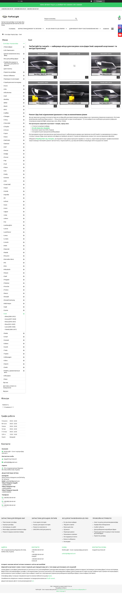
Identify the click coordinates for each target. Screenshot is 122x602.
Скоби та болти (99, 527)
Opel (5, 276)
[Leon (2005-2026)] (74, 94)
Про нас (5, 382)
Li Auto (6, 239)
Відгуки (5, 391)
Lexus (6, 235)
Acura (6, 85)
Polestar (6, 283)
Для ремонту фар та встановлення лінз (83, 28)
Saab (5, 307)
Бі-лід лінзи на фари (70, 522)
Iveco (5, 208)
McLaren (6, 256)
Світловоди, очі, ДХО (9, 527)
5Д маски (66, 529)
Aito (5, 89)
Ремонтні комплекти (40, 527)
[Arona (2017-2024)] (74, 65)
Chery (6, 120)
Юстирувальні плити (70, 536)
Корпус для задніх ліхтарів (41, 524)
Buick (5, 106)
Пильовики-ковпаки (70, 534)
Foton (6, 167)
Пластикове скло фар (10, 522)
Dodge (6, 154)
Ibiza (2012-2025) (43, 82)
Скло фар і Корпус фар (11, 34)
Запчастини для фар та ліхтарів (29, 28)
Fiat (5, 160)
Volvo (6, 360)
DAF (5, 147)
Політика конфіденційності (79, 589)
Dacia (5, 137)
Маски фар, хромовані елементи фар (14, 529)
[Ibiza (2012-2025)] (43, 94)
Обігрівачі (7, 375)
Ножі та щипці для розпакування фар (106, 522)
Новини (106, 28)
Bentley (6, 99)
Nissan (6, 273)
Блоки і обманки (9, 75)
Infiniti (6, 201)
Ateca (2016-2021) (105, 54)
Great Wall (7, 184)
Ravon (6, 293)
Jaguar (6, 211)
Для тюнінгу (8, 68)
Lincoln (6, 242)
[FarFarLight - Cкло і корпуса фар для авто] (10, 16)
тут (33, 581)
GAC (5, 171)
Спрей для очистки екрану (12, 82)
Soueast (6, 340)
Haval (6, 188)
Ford (5, 164)
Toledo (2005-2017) (106, 82)
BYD (5, 109)
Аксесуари (67, 541)
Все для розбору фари (11, 58)
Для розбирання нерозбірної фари (105, 529)
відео (50, 576)
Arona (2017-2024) (74, 54)
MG (5, 262)
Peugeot (6, 279)
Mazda (6, 252)
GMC (5, 181)
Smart (6, 336)
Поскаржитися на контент (64, 589)
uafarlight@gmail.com (10, 462)
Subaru (6, 343)
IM (4, 198)
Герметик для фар (10, 72)
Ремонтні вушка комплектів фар (13, 532)
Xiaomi (6, 364)
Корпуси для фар (8, 524)
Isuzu (5, 205)
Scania (6, 310)
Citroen (6, 130)
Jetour (6, 218)
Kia (5, 222)
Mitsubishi (7, 269)
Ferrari (6, 157)
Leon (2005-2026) (74, 82)
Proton (6, 290)
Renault (6, 296)
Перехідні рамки (69, 532)
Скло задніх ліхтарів (39, 522)
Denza (6, 150)
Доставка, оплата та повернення (9, 386)
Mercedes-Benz (9, 259)
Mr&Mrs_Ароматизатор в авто (12, 371)
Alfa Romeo (7, 92)
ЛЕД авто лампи (69, 524)
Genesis (6, 177)
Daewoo (6, 143)
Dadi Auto (7, 140)
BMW (5, 102)
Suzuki (6, 347)
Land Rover (7, 232)
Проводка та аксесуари (11, 79)
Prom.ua (70, 586)
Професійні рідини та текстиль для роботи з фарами (11, 63)
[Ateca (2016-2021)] (106, 65)
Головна (12, 28)
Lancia (6, 228)
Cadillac (6, 113)
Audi (5, 96)
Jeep (5, 215)
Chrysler (6, 126)
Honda (6, 191)
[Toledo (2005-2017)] (106, 94)
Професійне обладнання (102, 524)
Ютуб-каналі (51, 578)
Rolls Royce (7, 303)
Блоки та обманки (69, 539)
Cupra (6, 133)
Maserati (6, 249)
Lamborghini (8, 225)
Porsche (6, 286)
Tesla (5, 350)
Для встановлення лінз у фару (12, 54)
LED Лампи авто (9, 50)
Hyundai (6, 194)
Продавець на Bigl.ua (61, 587)
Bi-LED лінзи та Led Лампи (55, 28)
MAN (5, 245)
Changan (6, 116)
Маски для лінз (68, 527)
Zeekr (6, 367)
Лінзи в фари (8, 47)
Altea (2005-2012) (43, 54)
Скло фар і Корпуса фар (10, 43)
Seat (5, 313)
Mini (5, 266)
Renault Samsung (9, 300)
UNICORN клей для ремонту (42, 529)
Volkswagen (7, 357)
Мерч (5, 379)
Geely (6, 174)
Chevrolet (7, 123)
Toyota (6, 353)
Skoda (6, 333)
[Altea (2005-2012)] (43, 65)
